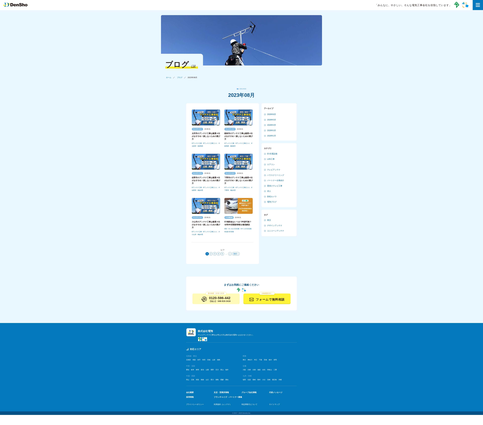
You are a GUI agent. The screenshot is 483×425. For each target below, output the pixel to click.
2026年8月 (271, 114)
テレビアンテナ (197, 129)
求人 (269, 191)
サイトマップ (274, 404)
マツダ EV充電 (246, 229)
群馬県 (200, 146)
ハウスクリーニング (275, 175)
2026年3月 (271, 130)
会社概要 (190, 392)
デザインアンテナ (274, 225)
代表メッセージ (275, 392)
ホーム (168, 77)
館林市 (233, 146)
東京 (269, 220)
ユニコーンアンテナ (275, 231)
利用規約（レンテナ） (222, 404)
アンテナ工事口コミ (210, 143)
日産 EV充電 (229, 232)
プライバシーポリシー (195, 404)
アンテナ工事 (197, 143)
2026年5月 (271, 120)
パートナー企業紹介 (275, 180)
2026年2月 (271, 136)
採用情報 (190, 397)
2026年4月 (271, 125)
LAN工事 (271, 159)
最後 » (235, 254)
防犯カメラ (272, 196)
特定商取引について (249, 404)
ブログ (179, 77)
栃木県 (200, 190)
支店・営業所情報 (221, 392)
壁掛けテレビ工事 (274, 186)
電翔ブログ (272, 202)
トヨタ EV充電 (234, 229)
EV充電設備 (229, 217)
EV (226, 229)
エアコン (271, 164)
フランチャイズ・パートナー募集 (228, 397)
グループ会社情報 (249, 392)
